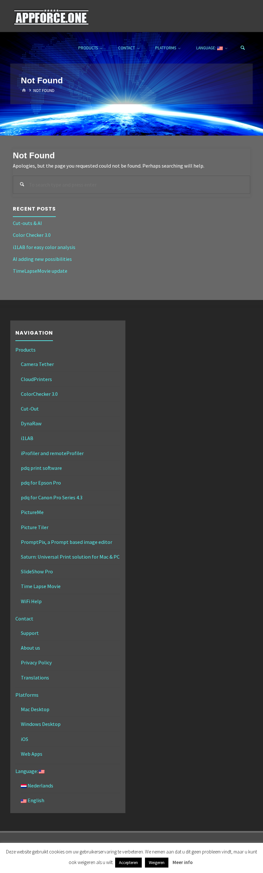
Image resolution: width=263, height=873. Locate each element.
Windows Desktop (41, 724)
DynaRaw (31, 423)
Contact (24, 618)
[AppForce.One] (51, 16)
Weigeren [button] (157, 862)
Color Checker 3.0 (32, 235)
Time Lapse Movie (41, 586)
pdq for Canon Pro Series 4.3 (51, 497)
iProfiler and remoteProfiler (52, 453)
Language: (27, 771)
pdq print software (41, 468)
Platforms (26, 695)
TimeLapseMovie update (40, 271)
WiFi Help (31, 601)
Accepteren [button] (128, 862)
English (35, 800)
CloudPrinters (36, 379)
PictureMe (32, 512)
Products (25, 349)
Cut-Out (30, 408)
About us (30, 647)
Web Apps (31, 754)
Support (30, 633)
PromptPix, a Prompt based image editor (66, 542)
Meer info (183, 862)
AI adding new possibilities (42, 259)
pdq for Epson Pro (41, 482)
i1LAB (27, 438)
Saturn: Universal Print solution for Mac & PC (70, 556)
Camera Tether (37, 364)
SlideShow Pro (37, 571)
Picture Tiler (34, 527)
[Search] (243, 48)
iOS (24, 739)
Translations (35, 677)
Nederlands (40, 785)
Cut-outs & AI (27, 223)
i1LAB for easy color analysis (44, 247)
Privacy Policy (36, 662)
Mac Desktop (35, 709)
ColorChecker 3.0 (39, 394)
